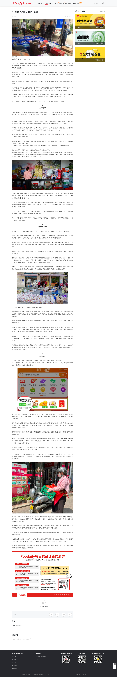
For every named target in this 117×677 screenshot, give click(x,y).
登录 (14, 625)
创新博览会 (68, 3)
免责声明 (14, 668)
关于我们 (14, 656)
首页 (39, 3)
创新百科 (61, 3)
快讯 (42, 3)
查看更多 (102, 11)
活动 (50, 3)
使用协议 (14, 665)
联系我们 (14, 659)
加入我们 (14, 662)
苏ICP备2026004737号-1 (82, 674)
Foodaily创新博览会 (41, 656)
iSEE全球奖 (76, 3)
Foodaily (36, 674)
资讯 (46, 3)
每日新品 (55, 3)
